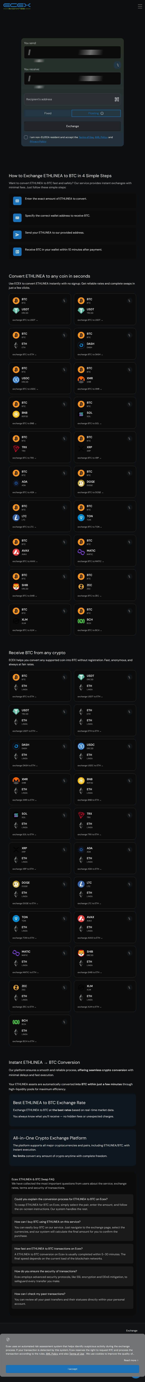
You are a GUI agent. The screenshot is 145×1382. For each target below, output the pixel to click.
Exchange (131, 1330)
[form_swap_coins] (117, 65)
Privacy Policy (38, 141)
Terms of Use (86, 137)
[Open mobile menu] (140, 6)
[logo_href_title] (17, 6)
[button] (102, 113)
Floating (93, 113)
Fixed (47, 113)
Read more (130, 1360)
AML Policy (101, 137)
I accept (72, 1369)
